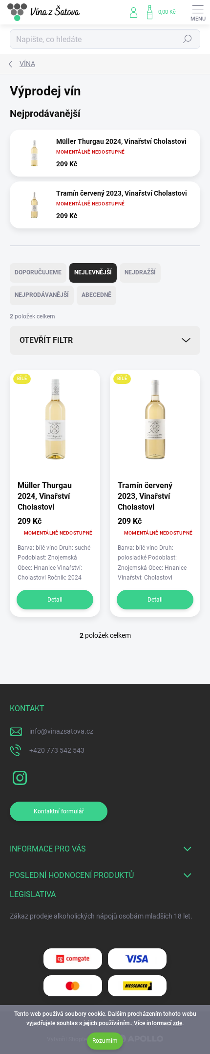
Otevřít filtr (46, 340)
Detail (55, 599)
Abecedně (96, 295)
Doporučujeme (38, 272)
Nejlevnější (93, 272)
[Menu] (198, 12)
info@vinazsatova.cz (61, 731)
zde (177, 1023)
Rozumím (105, 1040)
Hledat (187, 39)
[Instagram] (18, 776)
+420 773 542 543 (56, 750)
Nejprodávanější (42, 295)
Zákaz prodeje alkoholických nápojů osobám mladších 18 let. (101, 916)
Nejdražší (140, 272)
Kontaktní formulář (59, 811)
